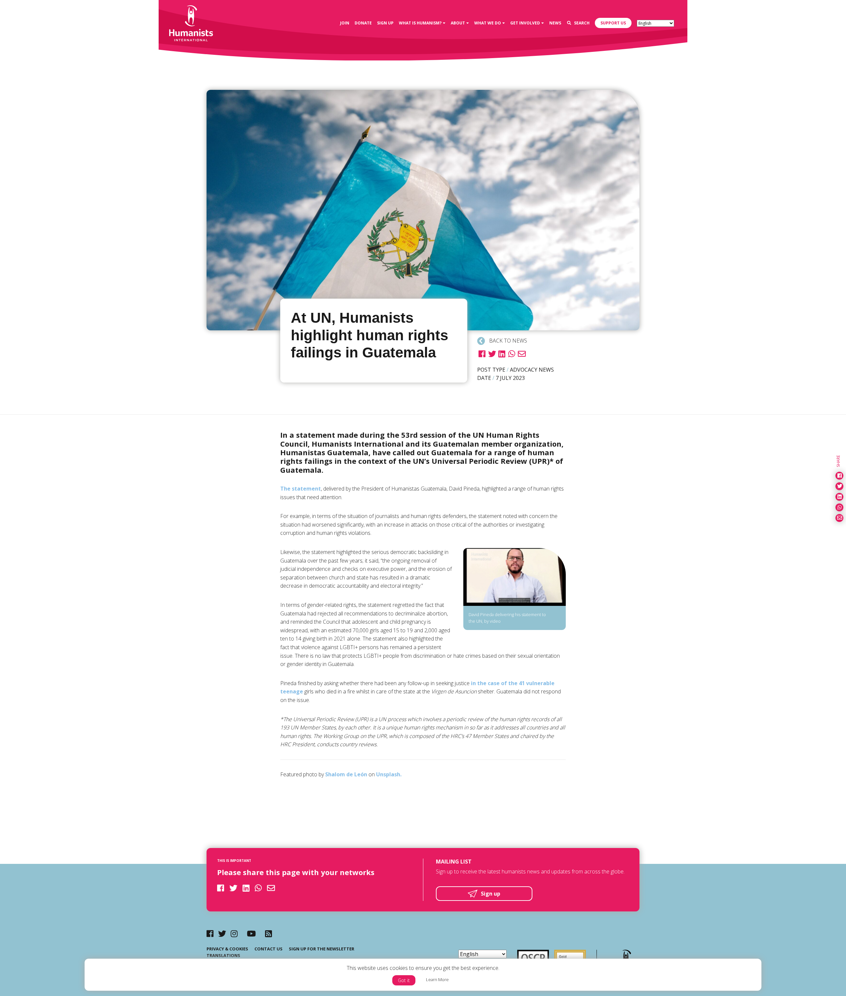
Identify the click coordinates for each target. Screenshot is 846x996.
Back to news (507, 340)
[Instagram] (234, 933)
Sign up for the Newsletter (321, 949)
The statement (300, 488)
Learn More (437, 979)
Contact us (268, 949)
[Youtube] (251, 933)
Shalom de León (346, 774)
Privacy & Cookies (227, 949)
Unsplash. (389, 774)
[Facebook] (210, 933)
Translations (223, 955)
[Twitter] (222, 933)
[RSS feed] (268, 933)
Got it (404, 980)
